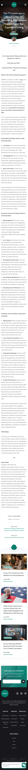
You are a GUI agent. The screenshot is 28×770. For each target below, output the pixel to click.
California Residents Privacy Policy (13, 760)
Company (14, 738)
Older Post (14, 536)
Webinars (22, 718)
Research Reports (22, 715)
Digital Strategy (5, 715)
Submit (23, 681)
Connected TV (14, 718)
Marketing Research (5, 718)
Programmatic (14, 715)
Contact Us (14, 747)
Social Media (14, 725)
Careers (14, 744)
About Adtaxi (16, 516)
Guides (22, 722)
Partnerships (5, 727)
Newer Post (14, 528)
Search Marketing (14, 722)
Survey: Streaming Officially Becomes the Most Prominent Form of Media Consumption (13, 646)
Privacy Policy (4, 759)
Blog (14, 741)
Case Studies (22, 725)
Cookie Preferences (13, 759)
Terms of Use (22, 759)
